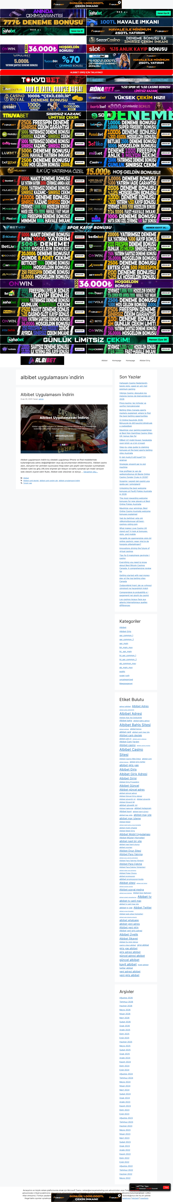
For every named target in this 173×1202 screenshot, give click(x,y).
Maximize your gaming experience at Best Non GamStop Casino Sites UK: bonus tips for (135, 433)
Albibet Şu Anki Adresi (128, 942)
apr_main (123, 643)
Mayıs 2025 (124, 1046)
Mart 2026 (124, 1018)
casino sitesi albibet (127, 945)
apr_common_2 (126, 639)
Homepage (116, 360)
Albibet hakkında (126, 808)
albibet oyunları (125, 847)
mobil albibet (143, 965)
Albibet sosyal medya (131, 889)
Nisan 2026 (124, 1014)
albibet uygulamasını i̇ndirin (69, 481)
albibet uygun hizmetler (126, 911)
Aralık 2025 (124, 1030)
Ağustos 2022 (126, 1166)
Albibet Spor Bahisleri (142, 893)
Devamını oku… (91, 472)
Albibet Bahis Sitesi (135, 725)
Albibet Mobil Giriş (127, 831)
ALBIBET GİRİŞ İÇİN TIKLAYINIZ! (86, 72)
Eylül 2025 (124, 1038)
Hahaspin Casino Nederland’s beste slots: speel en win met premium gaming (133, 386)
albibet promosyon (127, 876)
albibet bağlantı (124, 729)
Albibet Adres (140, 706)
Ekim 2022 (124, 1158)
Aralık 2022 (124, 1150)
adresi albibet (125, 706)
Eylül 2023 (124, 1114)
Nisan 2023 (124, 1134)
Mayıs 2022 (124, 1178)
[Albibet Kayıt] (42, 360)
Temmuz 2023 (126, 1122)
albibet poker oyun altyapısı (127, 870)
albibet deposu (124, 762)
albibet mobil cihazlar (128, 828)
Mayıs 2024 (125, 1082)
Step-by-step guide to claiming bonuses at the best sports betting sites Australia (135, 450)
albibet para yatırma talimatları (128, 858)
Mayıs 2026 (125, 1010)
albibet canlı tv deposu (139, 739)
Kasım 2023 (125, 1106)
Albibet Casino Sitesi (131, 752)
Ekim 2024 (124, 1066)
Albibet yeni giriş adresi (130, 930)
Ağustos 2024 (126, 1074)
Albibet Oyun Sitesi (130, 850)
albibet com (147, 759)
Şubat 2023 (125, 1142)
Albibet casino (127, 745)
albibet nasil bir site (130, 841)
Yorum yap (27, 483)
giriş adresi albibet (130, 952)
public (122, 671)
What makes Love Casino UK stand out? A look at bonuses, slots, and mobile (133, 531)
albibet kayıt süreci (140, 811)
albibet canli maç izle (141, 732)
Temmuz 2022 (126, 1170)
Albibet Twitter (143, 907)
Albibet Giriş (145, 360)
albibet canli (125, 732)
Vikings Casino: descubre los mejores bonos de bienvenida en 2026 (135, 396)
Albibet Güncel (129, 785)
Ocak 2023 (124, 1146)
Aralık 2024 (124, 1058)
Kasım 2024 (125, 1062)
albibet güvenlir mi (128, 805)
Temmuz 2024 (126, 1078)
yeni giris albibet (129, 975)
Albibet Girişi (128, 778)
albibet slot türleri (142, 883)
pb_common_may (127, 663)
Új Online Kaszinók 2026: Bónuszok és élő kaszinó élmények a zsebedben (135, 423)
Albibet (104, 360)
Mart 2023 (124, 1138)
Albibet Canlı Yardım (129, 741)
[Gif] (86, 171)
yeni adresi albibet (129, 971)
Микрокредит (126, 683)
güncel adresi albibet (132, 955)
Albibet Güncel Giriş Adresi (130, 796)
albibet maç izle (142, 814)
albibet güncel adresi (128, 793)
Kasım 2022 (125, 1154)
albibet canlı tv (125, 739)
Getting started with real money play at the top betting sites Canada (134, 578)
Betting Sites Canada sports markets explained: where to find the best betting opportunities (135, 413)
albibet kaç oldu (126, 815)
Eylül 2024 (124, 1070)
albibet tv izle (125, 907)
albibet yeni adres (129, 923)
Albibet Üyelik (128, 934)
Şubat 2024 (125, 1094)
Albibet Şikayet (128, 938)
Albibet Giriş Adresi (133, 774)
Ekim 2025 (124, 1034)
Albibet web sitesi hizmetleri (131, 914)
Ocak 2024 (124, 1098)
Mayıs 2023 (125, 1130)
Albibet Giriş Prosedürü (129, 782)
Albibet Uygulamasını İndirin (47, 394)
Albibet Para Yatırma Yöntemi (131, 860)
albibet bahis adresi (141, 721)
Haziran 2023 (125, 1126)
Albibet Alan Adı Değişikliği (130, 718)
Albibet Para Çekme (130, 863)
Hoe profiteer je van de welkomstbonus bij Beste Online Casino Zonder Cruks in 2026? (134, 474)
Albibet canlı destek (31, 481)
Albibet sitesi (127, 882)
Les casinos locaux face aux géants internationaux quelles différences (133, 602)
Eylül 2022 (124, 1162)
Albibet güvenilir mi (127, 799)
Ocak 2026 (124, 1026)
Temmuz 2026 (126, 1002)
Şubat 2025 (125, 1050)
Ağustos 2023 (126, 1118)
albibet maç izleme (130, 818)
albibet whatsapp (129, 920)
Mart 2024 (124, 1090)
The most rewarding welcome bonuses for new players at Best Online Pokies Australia (134, 501)
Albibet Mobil (124, 822)
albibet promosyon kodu (131, 879)
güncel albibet (129, 960)
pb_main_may (126, 667)
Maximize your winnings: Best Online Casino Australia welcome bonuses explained (135, 511)
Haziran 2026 (125, 1006)
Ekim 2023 (124, 1110)
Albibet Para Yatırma (131, 854)
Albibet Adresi (130, 714)
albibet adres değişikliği (126, 710)
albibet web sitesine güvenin (128, 917)
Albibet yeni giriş (129, 927)
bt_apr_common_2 (128, 659)
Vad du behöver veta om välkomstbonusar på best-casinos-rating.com (131, 521)
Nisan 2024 (124, 1086)
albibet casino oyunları (143, 745)
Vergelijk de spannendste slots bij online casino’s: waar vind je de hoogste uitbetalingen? (135, 541)
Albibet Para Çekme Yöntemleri (132, 867)
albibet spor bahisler (125, 893)
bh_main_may (126, 647)
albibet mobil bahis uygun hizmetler (130, 825)
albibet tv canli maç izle (129, 904)
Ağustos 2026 (126, 998)
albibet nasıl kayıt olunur (129, 844)
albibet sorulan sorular (126, 886)
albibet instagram (142, 808)
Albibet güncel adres (132, 789)
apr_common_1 (126, 635)
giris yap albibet (128, 948)
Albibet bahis (125, 720)
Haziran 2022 (125, 1174)
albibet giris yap (129, 765)
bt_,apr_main (125, 651)
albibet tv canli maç (130, 900)
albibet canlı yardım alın (49, 481)
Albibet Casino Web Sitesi (130, 759)
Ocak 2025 (124, 1054)
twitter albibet (126, 968)
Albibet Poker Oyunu (128, 873)
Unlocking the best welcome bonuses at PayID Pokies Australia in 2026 (135, 491)
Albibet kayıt (125, 811)
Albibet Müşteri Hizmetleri (132, 837)
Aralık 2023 (124, 1102)
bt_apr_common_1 (127, 655)
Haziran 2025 (125, 1042)
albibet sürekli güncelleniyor (127, 897)
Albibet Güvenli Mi (127, 802)
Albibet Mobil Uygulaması (134, 834)
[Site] (43, 124)
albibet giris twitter (137, 762)
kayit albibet (128, 964)
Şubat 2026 (125, 1022)
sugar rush (124, 675)
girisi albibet (143, 945)
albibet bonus (135, 729)
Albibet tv (145, 896)
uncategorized (126, 679)
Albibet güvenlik (143, 799)
